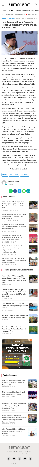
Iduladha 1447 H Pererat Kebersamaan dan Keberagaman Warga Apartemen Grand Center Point (14, 406)
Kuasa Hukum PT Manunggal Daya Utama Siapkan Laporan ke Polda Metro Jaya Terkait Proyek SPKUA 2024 (14, 279)
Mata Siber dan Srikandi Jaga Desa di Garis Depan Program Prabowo (13, 393)
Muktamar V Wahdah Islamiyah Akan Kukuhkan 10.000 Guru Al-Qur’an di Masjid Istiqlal (13, 382)
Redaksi (29, 452)
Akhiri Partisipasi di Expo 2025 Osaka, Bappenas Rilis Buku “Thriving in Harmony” (13, 431)
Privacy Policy (22, 452)
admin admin (13, 181)
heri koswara (14, 175)
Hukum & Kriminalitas (22, 11)
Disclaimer (13, 454)
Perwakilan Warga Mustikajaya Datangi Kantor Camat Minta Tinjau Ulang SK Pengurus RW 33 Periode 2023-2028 (14, 293)
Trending (9, 452)
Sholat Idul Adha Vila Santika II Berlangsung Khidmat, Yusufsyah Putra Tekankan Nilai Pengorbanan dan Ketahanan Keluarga (14, 418)
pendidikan (24, 175)
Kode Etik (15, 452)
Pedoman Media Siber (23, 454)
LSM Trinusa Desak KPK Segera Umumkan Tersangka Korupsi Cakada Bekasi (15, 306)
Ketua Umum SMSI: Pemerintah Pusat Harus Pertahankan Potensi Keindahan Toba (14, 329)
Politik (11, 11)
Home (4, 11)
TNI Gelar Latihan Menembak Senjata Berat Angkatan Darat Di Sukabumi (15, 316)
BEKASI (4, 175)
